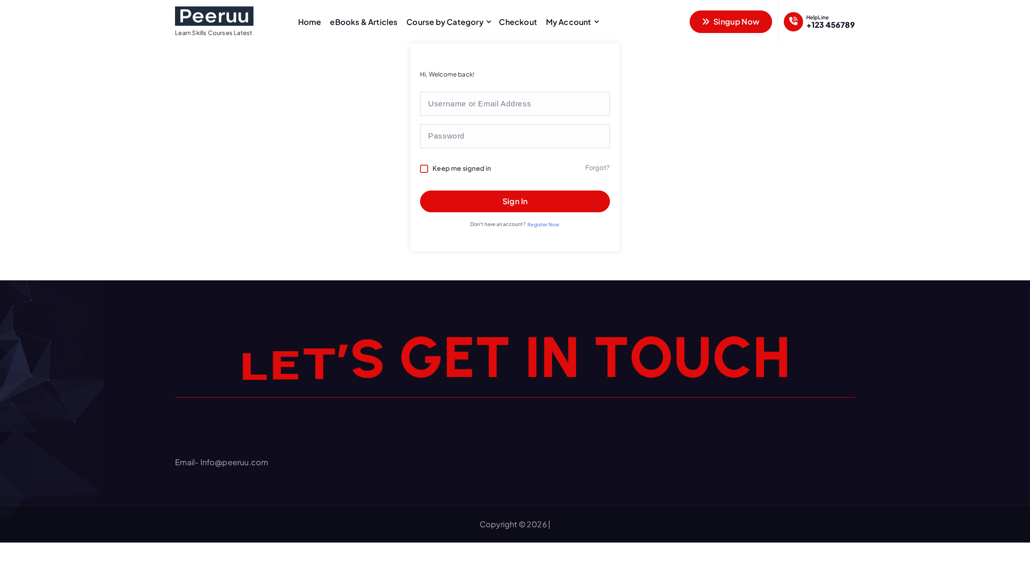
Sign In (515, 201)
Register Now (543, 225)
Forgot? (597, 167)
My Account (568, 22)
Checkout (518, 22)
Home (309, 22)
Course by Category (444, 22)
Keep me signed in (462, 168)
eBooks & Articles (364, 22)
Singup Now (736, 21)
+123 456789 (830, 24)
